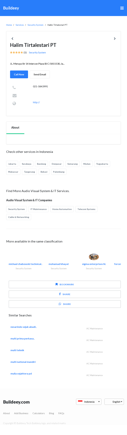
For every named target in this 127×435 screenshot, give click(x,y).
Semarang (72, 163)
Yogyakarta (102, 163)
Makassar (13, 171)
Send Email (40, 74)
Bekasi (44, 171)
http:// (36, 102)
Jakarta (12, 163)
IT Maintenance (39, 209)
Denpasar (57, 163)
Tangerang (29, 171)
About (6, 413)
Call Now (19, 74)
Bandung (41, 163)
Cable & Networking (18, 217)
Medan (86, 163)
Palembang (58, 171)
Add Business (21, 413)
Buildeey (11, 7)
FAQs (61, 413)
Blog (51, 413)
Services (20, 25)
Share (66, 294)
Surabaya (26, 163)
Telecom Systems (86, 209)
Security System (35, 25)
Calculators (39, 413)
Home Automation (62, 209)
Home (9, 25)
